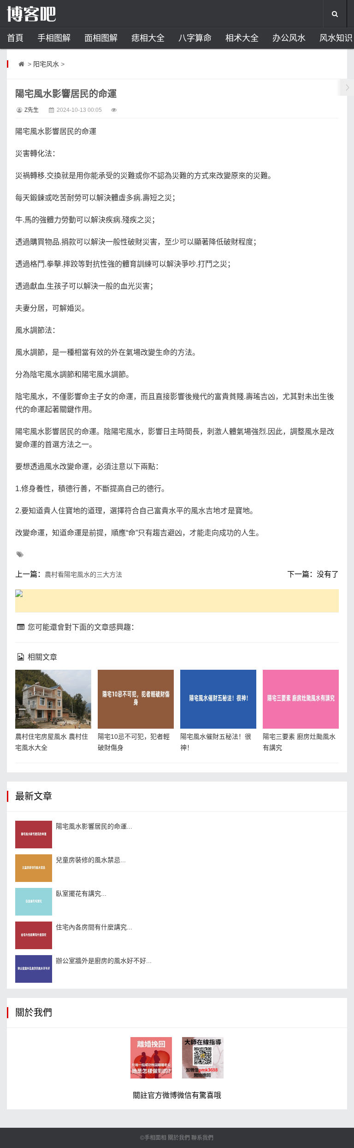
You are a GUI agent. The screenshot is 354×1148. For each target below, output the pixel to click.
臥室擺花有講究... (81, 893)
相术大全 (242, 38)
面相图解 (101, 38)
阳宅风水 (46, 64)
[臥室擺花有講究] (33, 902)
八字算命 (195, 38)
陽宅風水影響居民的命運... (94, 826)
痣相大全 (148, 38)
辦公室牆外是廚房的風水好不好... (104, 960)
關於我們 (179, 1138)
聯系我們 (202, 1138)
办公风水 (289, 38)
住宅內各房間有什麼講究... (94, 927)
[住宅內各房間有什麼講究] (33, 935)
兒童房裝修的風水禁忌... (91, 860)
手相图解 (54, 38)
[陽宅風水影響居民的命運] (33, 834)
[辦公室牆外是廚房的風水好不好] (33, 969)
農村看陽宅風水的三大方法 (83, 574)
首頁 (15, 38)
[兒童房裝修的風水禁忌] (33, 868)
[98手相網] (53, 14)
